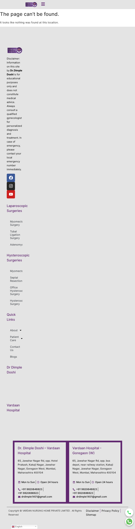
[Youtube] (11, 194)
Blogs (13, 356)
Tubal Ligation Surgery (15, 235)
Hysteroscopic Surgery (16, 302)
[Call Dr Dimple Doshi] (129, 512)
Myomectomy (16, 271)
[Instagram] (11, 186)
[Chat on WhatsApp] (129, 521)
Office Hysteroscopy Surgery (16, 291)
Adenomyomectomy (16, 244)
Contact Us (15, 348)
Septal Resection (16, 279)
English (18, 526)
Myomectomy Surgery (16, 223)
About (14, 330)
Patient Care (14, 338)
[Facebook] (11, 178)
